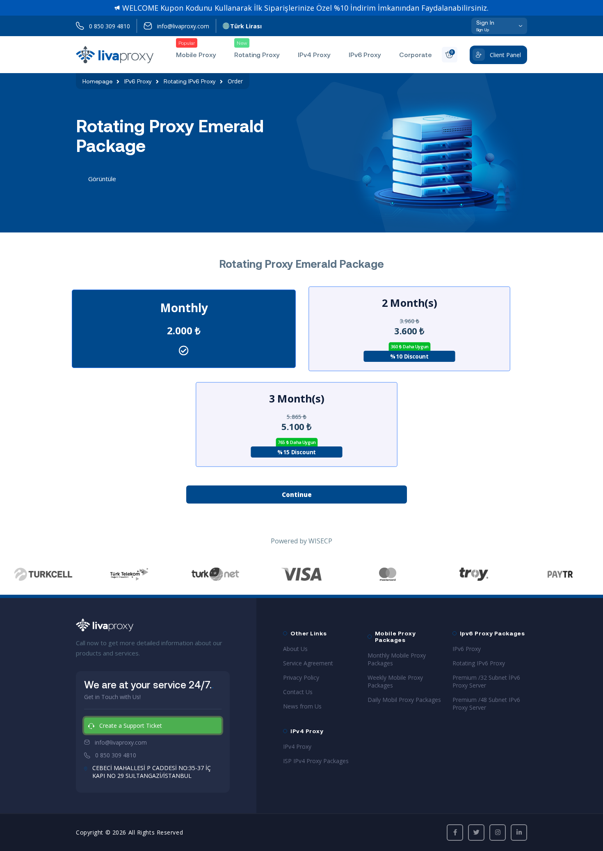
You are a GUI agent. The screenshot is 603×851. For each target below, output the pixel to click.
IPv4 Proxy (297, 746)
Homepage (97, 81)
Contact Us (298, 692)
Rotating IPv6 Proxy (190, 81)
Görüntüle (102, 179)
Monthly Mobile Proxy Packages (397, 659)
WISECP (320, 540)
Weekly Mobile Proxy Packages (395, 681)
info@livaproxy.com (183, 26)
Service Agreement (308, 663)
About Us (295, 649)
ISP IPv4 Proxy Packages (316, 761)
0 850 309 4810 (109, 26)
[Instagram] (497, 832)
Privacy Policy (301, 677)
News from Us (302, 706)
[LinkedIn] (519, 832)
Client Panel (505, 55)
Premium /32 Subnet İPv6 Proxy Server (486, 681)
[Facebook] (455, 832)
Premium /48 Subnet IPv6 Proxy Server (486, 703)
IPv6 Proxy (138, 81)
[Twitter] (476, 832)
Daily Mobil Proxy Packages (404, 700)
